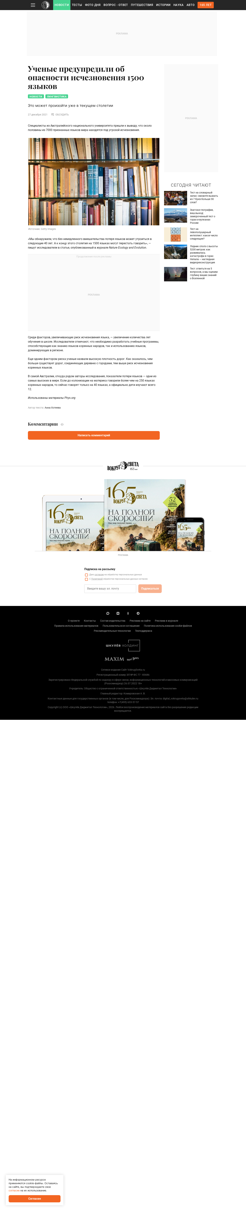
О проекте (74, 620)
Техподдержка (143, 630)
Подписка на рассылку (99, 569)
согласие (99, 574)
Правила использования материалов (76, 625)
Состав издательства (112, 620)
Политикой (97, 579)
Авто (191, 5)
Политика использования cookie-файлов (168, 625)
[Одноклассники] (128, 613)
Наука (178, 5)
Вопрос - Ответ (116, 5)
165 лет (206, 5)
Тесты (77, 5)
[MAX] (107, 613)
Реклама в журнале (166, 620)
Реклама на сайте (140, 620)
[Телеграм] (138, 613)
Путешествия (142, 5)
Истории (163, 5)
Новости (62, 5)
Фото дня (93, 5)
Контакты (90, 620)
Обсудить (62, 114)
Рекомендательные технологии (112, 630)
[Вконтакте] (118, 613)
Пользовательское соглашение (121, 625)
